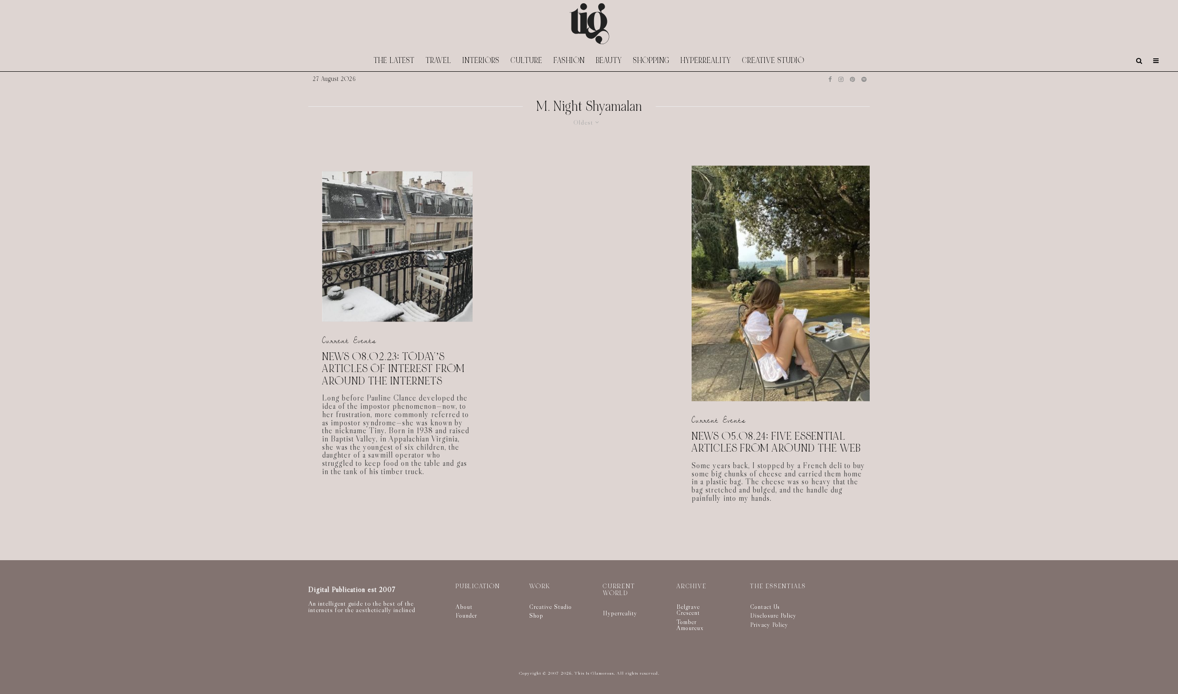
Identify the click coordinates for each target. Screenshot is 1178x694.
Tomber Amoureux (690, 625)
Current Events (349, 340)
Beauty (609, 60)
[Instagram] (841, 79)
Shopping (651, 60)
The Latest (394, 60)
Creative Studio (773, 60)
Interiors (481, 60)
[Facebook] (830, 79)
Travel (438, 60)
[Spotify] (864, 79)
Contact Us (765, 606)
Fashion (569, 60)
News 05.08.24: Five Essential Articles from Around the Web (776, 442)
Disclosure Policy (773, 615)
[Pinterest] (852, 79)
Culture (527, 60)
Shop (536, 615)
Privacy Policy (769, 624)
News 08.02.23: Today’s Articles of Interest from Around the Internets (393, 369)
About (464, 606)
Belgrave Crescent (688, 610)
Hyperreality (706, 60)
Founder (466, 615)
